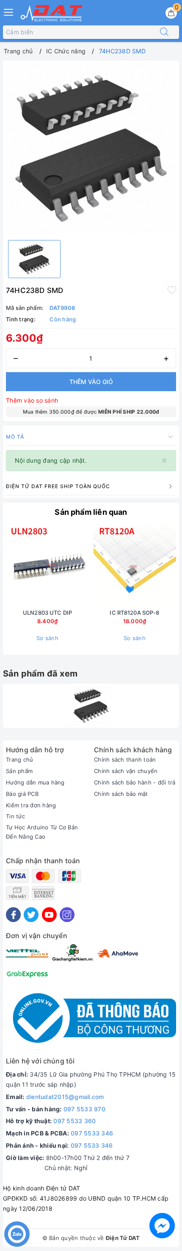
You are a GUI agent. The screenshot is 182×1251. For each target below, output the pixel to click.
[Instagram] (67, 914)
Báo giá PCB (22, 793)
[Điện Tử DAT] (52, 13)
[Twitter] (31, 914)
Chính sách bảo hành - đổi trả (134, 782)
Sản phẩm (19, 771)
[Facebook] (13, 914)
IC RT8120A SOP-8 (134, 612)
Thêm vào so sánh (32, 400)
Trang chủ (19, 759)
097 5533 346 (92, 1133)
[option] (91, 149)
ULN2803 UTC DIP (47, 612)
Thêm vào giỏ (91, 381)
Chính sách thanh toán (125, 759)
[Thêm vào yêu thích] (172, 289)
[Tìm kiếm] (164, 32)
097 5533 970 (84, 1109)
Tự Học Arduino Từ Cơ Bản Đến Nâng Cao (42, 832)
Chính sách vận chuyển (125, 771)
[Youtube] (49, 914)
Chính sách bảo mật (121, 793)
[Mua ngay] (94, 566)
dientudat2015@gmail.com (65, 1096)
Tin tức (15, 816)
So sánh (47, 638)
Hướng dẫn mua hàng (35, 782)
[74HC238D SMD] (91, 706)
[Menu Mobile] (9, 11)
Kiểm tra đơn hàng (31, 805)
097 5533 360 (74, 1120)
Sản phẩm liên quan (91, 512)
